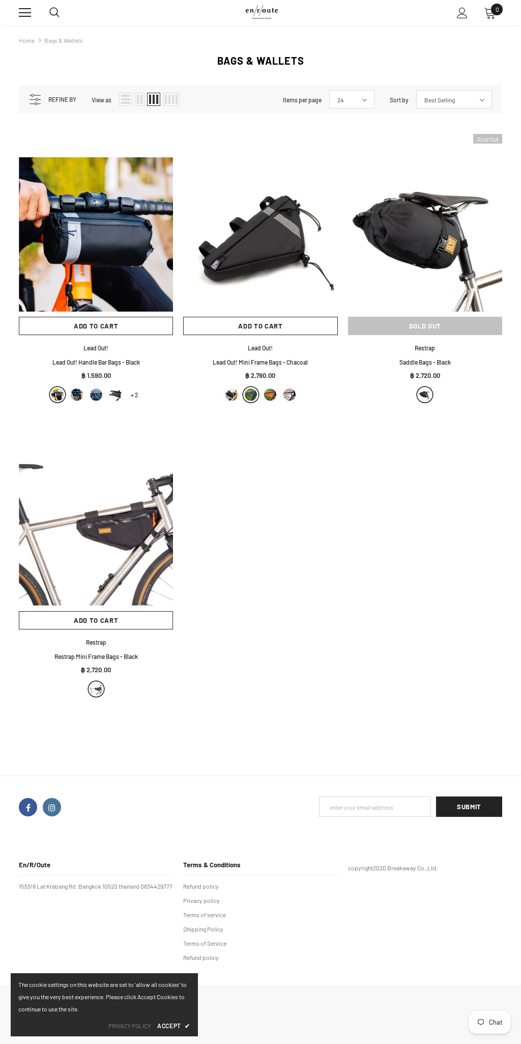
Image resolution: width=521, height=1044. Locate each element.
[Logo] (262, 12)
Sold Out (425, 326)
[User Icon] (462, 13)
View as (101, 99)
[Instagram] (52, 807)
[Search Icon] (64, 13)
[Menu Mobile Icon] (25, 13)
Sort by (399, 99)
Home (27, 40)
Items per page (302, 99)
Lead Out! (95, 347)
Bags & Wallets (63, 40)
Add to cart (96, 326)
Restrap (425, 347)
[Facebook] (28, 807)
